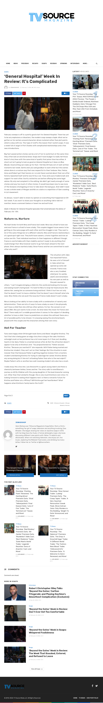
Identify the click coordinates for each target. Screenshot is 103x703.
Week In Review (65, 405)
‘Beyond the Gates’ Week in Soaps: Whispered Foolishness (47, 631)
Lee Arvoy (21, 516)
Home (8, 63)
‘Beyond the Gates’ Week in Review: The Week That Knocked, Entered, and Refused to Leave (48, 653)
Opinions (63, 63)
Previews (25, 63)
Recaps (35, 63)
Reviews (53, 63)
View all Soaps (35, 669)
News (16, 63)
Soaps (44, 63)
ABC (52, 403)
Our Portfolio (92, 698)
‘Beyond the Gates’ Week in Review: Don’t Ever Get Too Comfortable (48, 610)
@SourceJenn (44, 442)
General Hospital (59, 403)
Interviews (75, 63)
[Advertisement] (51, 45)
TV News (18, 486)
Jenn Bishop (14, 87)
